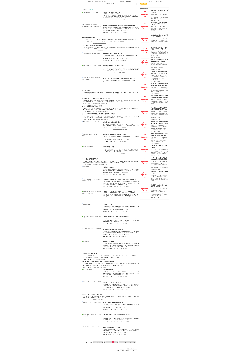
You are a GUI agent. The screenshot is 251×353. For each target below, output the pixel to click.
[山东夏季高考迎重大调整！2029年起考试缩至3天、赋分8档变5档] (145, 50)
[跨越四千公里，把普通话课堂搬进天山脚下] (145, 174)
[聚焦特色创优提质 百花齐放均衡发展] (91, 53)
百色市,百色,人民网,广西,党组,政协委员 (121, 186)
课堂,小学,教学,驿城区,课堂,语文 (99, 299)
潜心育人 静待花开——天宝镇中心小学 (113, 302)
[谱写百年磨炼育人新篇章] (88, 241)
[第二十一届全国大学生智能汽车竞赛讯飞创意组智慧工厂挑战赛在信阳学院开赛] (145, 87)
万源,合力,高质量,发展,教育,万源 (120, 129)
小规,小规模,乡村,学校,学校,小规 (99, 43)
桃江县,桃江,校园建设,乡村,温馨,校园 (100, 111)
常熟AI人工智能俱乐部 (132, 349)
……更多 (125, 18)
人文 (100, 1)
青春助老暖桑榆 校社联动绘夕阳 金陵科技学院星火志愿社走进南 (159, 109)
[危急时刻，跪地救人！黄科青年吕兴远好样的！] (145, 149)
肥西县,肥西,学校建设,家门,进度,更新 (120, 321)
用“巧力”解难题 (86, 90)
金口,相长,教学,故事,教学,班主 (119, 20)
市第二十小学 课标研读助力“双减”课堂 (92, 294)
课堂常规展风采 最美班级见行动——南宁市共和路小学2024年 (119, 25)
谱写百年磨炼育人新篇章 (109, 241)
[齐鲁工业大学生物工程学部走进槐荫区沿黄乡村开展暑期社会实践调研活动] (145, 124)
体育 (147, 1)
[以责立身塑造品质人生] (88, 166)
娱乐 (149, 1)
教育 (161, 1)
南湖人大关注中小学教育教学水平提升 (113, 282)
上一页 (98, 342)
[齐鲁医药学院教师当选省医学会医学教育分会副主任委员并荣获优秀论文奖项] (145, 99)
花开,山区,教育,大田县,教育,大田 (120, 211)
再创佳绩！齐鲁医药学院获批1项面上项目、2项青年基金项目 (159, 60)
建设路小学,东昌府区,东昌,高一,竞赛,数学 (121, 84)
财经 (151, 1)
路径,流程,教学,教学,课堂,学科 (119, 141)
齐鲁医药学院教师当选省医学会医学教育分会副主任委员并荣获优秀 (159, 96)
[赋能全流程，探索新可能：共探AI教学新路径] (91, 134)
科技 (156, 1)
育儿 (163, 1)
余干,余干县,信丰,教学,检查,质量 (120, 199)
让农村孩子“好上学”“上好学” (89, 254)
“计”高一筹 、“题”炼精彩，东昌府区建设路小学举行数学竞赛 (119, 78)
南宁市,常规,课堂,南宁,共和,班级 (120, 32)
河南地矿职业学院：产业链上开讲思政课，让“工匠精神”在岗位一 (159, 134)
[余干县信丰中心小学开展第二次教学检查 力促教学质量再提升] (91, 192)
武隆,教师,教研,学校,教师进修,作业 (120, 72)
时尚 (96, 1)
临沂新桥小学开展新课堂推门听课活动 (113, 229)
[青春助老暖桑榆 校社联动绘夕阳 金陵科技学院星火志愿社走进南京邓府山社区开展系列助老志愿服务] (145, 111)
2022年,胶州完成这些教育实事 (90, 159)
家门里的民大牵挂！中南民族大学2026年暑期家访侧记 (159, 36)
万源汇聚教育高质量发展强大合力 (111, 122)
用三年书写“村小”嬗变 (108, 147)
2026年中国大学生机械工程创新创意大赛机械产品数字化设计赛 (159, 158)
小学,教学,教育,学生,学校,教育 (119, 334)
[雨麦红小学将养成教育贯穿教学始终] (91, 327)
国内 (89, 1)
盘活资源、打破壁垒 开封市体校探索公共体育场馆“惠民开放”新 (159, 72)
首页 (94, 342)
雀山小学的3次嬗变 (108, 270)
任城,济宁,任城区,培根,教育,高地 (99, 267)
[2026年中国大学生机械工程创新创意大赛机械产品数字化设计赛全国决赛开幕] (145, 161)
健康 (105, 1)
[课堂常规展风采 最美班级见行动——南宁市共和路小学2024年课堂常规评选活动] (91, 25)
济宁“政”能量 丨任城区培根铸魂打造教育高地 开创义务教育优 (98, 261)
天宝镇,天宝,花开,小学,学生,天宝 (120, 309)
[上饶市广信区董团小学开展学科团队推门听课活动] (91, 217)
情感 (98, 1)
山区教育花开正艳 (107, 204)
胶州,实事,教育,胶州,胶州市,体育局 (100, 164)
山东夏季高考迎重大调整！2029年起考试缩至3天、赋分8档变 (159, 48)
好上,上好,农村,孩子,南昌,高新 (99, 259)
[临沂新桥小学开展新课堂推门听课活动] (91, 228)
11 (122, 342)
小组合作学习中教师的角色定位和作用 (92, 45)
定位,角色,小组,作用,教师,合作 (99, 50)
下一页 (129, 342)
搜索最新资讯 (143, 3)
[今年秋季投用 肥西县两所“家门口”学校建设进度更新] (91, 315)
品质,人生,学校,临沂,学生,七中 (119, 174)
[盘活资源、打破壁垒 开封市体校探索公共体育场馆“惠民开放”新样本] (145, 74)
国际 (91, 1)
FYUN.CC (122, 349)
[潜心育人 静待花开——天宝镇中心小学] (91, 302)
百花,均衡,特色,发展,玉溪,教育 (119, 60)
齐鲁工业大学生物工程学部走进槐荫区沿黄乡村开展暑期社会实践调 (159, 122)
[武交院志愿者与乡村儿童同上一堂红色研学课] (145, 14)
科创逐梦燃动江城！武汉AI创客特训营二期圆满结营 (159, 186)
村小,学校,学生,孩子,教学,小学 (119, 153)
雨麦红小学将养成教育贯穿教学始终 (112, 327)
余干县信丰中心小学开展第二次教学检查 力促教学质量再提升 (119, 192)
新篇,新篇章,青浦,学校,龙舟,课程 (120, 248)
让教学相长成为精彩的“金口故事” (111, 13)
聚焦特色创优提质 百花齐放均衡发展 (112, 53)
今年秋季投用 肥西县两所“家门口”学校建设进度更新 (116, 315)
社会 (93, 1)
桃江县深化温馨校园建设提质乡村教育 (92, 106)
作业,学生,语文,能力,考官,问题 (99, 96)
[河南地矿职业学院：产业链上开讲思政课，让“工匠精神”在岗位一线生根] (145, 137)
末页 (134, 342)
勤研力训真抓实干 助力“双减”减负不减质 (113, 66)
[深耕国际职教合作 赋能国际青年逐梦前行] (145, 26)
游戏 (158, 1)
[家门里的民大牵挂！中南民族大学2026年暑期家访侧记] (145, 38)
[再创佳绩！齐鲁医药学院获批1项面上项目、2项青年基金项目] (145, 62)
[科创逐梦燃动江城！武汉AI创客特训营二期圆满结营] (145, 188)
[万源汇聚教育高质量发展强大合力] (90, 121)
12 (125, 342)
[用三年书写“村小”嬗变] (87, 146)
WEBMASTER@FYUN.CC (128, 350)
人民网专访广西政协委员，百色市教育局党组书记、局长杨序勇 (119, 179)
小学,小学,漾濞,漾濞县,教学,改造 (120, 276)
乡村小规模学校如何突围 (88, 37)
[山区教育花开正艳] (86, 204)
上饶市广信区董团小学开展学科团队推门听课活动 (116, 217)
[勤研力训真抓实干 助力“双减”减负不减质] (91, 66)
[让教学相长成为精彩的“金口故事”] (90, 12)
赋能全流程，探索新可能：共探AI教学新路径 (114, 134)
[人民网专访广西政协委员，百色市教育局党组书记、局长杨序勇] (91, 179)
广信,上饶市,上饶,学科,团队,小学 (120, 223)
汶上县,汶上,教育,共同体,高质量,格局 (100, 119)
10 (119, 342)
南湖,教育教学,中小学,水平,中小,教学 (120, 289)
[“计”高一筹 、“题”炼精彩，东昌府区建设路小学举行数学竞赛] (91, 78)
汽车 (103, 1)
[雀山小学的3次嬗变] (87, 269)
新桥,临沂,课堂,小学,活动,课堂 (119, 236)
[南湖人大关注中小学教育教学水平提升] (91, 281)
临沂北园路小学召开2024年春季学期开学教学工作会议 (96, 98)
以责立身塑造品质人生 (108, 167)
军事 (154, 1)
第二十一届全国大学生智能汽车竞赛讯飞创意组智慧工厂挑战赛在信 (159, 84)
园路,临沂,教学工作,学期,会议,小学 (100, 103)
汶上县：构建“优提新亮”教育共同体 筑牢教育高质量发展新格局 (98, 114)
